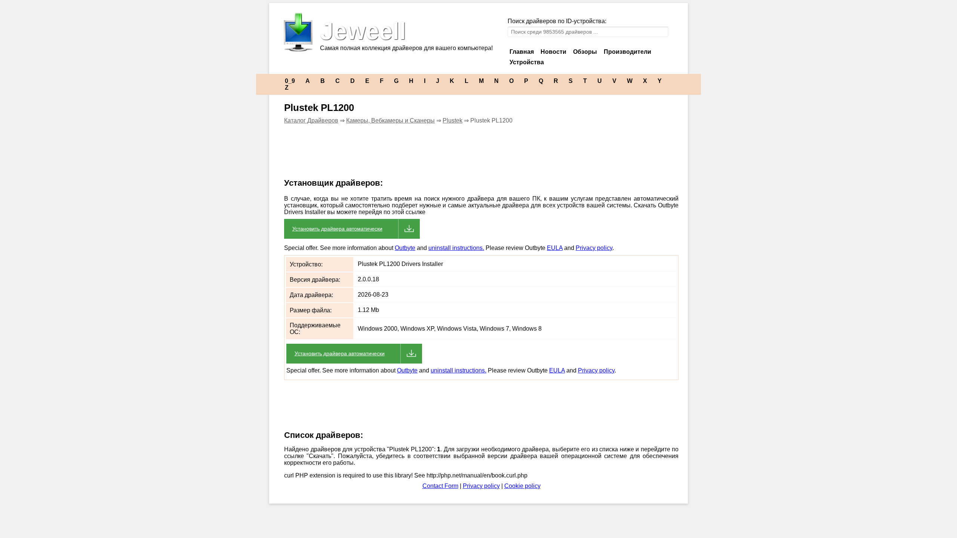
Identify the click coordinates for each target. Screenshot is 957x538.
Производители (627, 52)
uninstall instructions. (456, 248)
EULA (555, 248)
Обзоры (585, 52)
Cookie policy (522, 486)
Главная (522, 52)
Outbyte (405, 248)
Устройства (527, 62)
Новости (553, 52)
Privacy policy (594, 248)
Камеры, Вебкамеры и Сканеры (390, 120)
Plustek (452, 120)
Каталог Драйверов (311, 120)
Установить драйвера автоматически (337, 229)
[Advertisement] (413, 156)
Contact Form (440, 486)
